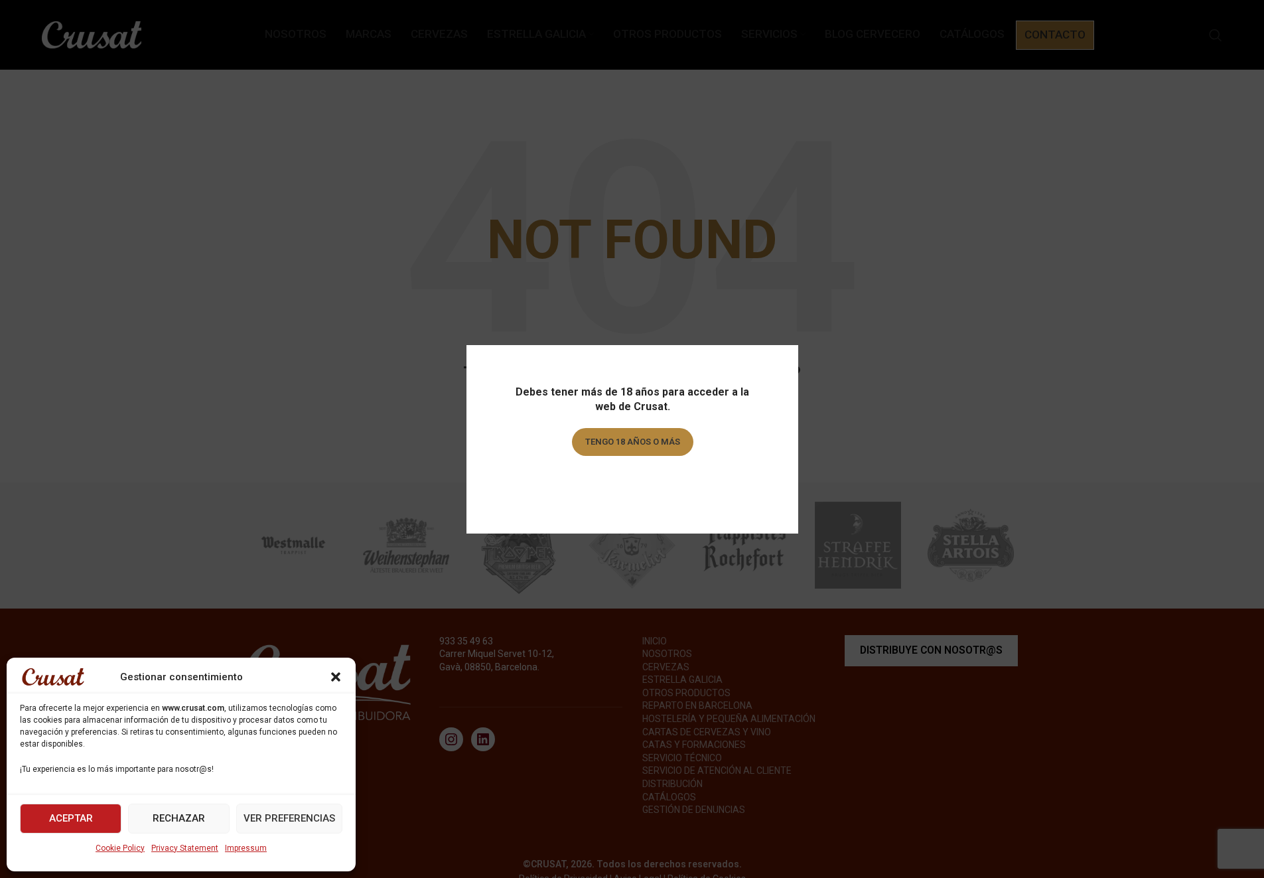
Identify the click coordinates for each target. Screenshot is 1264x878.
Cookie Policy (120, 848)
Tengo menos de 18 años (632, 479)
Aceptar (71, 818)
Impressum (246, 848)
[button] (335, 677)
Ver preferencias (289, 818)
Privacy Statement (184, 848)
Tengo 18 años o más (632, 442)
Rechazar (179, 818)
